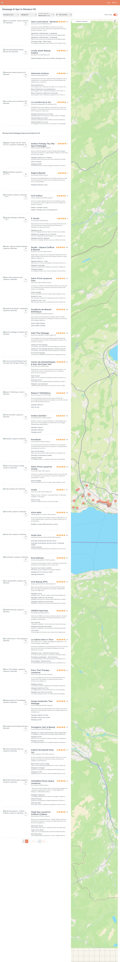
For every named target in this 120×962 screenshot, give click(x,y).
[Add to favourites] (25, 23)
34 (43, 841)
